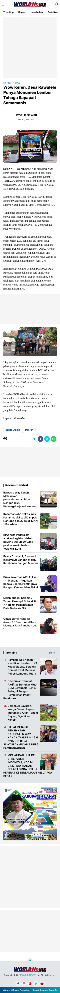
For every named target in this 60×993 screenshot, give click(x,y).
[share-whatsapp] (53, 439)
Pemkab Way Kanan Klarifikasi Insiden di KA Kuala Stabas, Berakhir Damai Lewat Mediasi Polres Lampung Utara (23, 666)
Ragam (22, 12)
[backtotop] (30, 961)
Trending (8, 12)
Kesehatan (37, 12)
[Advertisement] (30, 47)
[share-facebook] (40, 439)
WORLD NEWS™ (28, 975)
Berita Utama (11, 83)
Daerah (29, 429)
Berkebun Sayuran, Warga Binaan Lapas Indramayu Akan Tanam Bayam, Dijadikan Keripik (23, 712)
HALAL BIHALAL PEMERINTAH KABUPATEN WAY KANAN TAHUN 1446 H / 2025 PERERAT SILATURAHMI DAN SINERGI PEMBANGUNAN (21, 737)
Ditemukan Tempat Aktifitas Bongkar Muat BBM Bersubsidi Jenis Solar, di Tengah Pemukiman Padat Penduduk (20, 689)
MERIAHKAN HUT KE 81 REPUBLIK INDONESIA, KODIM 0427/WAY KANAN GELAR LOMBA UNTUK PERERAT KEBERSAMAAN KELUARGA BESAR (27, 766)
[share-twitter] (47, 439)
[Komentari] (5, 439)
